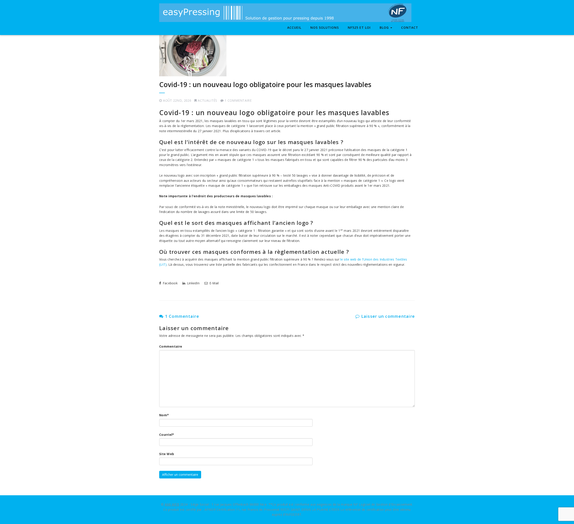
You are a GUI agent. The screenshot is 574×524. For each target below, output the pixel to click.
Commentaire (170, 346)
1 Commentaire (181, 316)
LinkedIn (193, 283)
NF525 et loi (359, 27)
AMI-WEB (172, 504)
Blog (385, 27)
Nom (164, 415)
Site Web (166, 454)
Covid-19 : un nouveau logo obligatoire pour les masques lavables (265, 84)
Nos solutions (324, 27)
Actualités (207, 100)
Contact (409, 27)
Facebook (170, 283)
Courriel (166, 434)
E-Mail (213, 283)
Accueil (294, 27)
